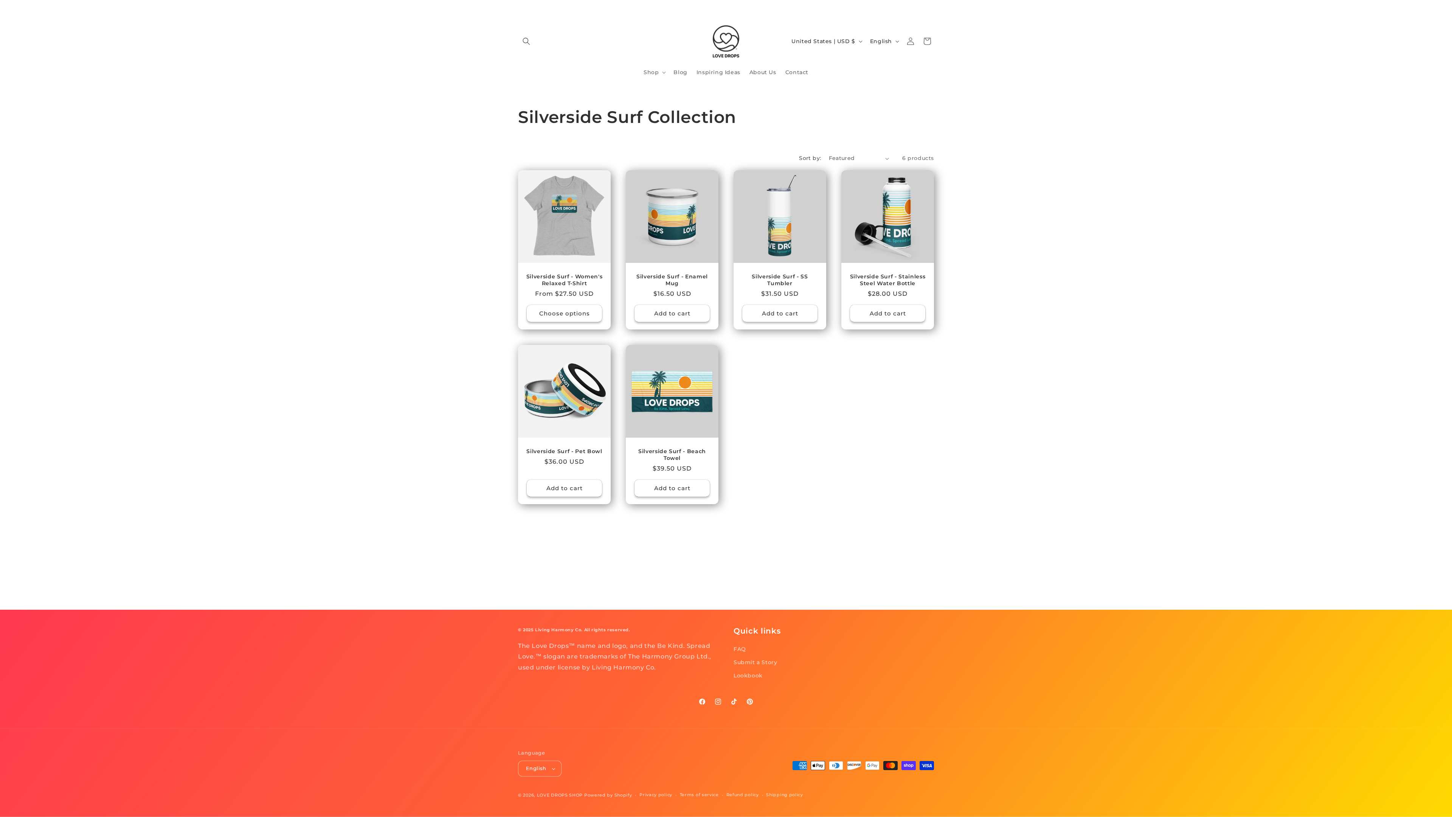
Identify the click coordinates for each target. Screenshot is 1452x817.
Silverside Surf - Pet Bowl (564, 451)
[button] (526, 41)
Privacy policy (655, 794)
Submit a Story (755, 662)
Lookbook (748, 675)
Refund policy (742, 794)
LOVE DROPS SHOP (560, 795)
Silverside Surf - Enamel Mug (672, 280)
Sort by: (810, 158)
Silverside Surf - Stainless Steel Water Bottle (888, 280)
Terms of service (699, 794)
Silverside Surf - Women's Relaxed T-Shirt (564, 280)
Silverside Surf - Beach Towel (672, 454)
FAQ (740, 649)
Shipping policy (784, 794)
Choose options (564, 313)
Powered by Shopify (608, 795)
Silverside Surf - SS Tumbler (780, 280)
